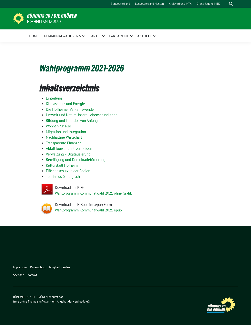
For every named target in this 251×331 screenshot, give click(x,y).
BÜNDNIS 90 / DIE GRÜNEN (52, 16)
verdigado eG (81, 301)
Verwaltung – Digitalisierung (68, 154)
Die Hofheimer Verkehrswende (70, 109)
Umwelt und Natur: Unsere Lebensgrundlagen (81, 114)
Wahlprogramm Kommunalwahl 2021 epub (88, 210)
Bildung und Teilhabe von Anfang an (74, 120)
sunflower (43, 301)
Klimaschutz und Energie (65, 103)
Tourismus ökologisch (63, 176)
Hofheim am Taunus (44, 21)
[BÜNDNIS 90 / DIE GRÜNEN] (18, 18)
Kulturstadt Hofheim (62, 165)
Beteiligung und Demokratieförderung (75, 159)
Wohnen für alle (58, 126)
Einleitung (54, 98)
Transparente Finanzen (63, 143)
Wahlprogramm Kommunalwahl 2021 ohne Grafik (93, 193)
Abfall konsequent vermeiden (69, 148)
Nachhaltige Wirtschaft (64, 137)
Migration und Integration (66, 131)
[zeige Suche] (231, 4)
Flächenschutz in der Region (68, 170)
